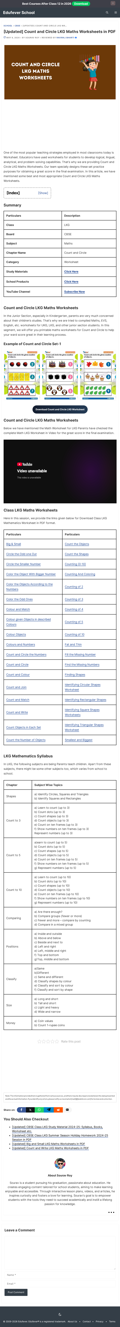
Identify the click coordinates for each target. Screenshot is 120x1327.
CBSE (17, 25)
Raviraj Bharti (65, 37)
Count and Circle (17, 664)
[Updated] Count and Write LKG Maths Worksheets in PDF (50, 1148)
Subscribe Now (74, 291)
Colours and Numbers (20, 644)
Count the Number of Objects (25, 740)
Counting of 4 (74, 609)
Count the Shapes (77, 554)
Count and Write (17, 712)
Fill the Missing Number (80, 654)
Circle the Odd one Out (21, 554)
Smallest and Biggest (78, 740)
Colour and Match (18, 609)
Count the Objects (77, 544)
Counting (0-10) (75, 564)
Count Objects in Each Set (23, 727)
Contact (87, 1321)
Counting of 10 (74, 634)
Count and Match (17, 699)
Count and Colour (18, 674)
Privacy (99, 1321)
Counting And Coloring (80, 574)
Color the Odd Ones (19, 599)
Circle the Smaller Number (23, 564)
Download (81, 3)
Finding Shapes (75, 674)
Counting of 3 (74, 599)
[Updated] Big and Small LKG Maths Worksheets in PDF (48, 1144)
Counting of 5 (74, 621)
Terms (112, 1321)
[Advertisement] (60, 127)
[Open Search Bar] (107, 12)
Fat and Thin (73, 644)
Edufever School (19, 12)
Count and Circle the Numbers (26, 654)
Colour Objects (16, 634)
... (111, 1210)
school (8, 25)
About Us (72, 1321)
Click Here (71, 271)
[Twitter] (30, 1110)
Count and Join (16, 687)
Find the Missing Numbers (82, 664)
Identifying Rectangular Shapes (85, 699)
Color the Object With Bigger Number (31, 574)
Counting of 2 (74, 586)
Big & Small (13, 544)
